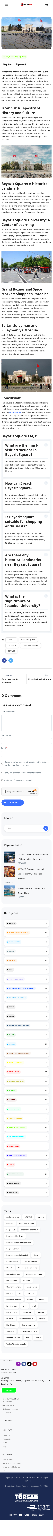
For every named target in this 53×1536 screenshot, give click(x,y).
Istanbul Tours (14, 1072)
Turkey (11, 1164)
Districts (12, 960)
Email (4, 748)
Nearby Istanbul (14, 1109)
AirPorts (12, 923)
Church (9, 1268)
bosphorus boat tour (29, 1230)
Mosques (12, 1090)
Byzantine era (12, 1261)
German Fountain (13, 1287)
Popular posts (13, 845)
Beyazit (11, 640)
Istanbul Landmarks (16, 1062)
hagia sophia (32, 1287)
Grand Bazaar (15, 412)
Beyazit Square (28, 640)
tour (27, 1338)
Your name (6, 735)
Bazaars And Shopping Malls (18, 932)
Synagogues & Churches (17, 1155)
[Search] (45, 828)
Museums (12, 1100)
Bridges (11, 951)
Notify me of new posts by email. (18, 780)
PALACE (42, 1319)
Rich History (11, 1325)
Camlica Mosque (30, 1261)
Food (10, 970)
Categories (11, 913)
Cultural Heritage (13, 1274)
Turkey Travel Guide (15, 1174)
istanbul (12, 645)
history (30, 1299)
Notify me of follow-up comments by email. (23, 772)
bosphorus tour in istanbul (17, 1255)
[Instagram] (18, 1364)
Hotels (11, 1007)
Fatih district (11, 1280)
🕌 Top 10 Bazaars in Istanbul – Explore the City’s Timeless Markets (32, 874)
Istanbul (12, 1044)
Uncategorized (14, 1183)
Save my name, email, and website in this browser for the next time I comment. (27, 763)
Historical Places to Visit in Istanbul (21, 988)
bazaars (41, 1217)
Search (8, 818)
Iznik (24, 1306)
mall (34, 1306)
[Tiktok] (29, 1364)
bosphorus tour (12, 1249)
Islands (11, 1035)
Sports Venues (14, 1146)
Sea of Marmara (28, 1325)
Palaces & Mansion (15, 1118)
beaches (9, 1223)
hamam (9, 1293)
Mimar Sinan (11, 1312)
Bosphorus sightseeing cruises (18, 1242)
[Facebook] (23, 1364)
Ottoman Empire (30, 645)
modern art (27, 1312)
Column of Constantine (27, 1268)
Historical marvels (13, 1299)
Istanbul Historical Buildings (19, 1053)
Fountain (26, 1280)
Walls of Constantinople (16, 1344)
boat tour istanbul (26, 1223)
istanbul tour (11, 1306)
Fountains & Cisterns (16, 979)
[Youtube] (34, 1364)
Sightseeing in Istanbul (17, 1137)
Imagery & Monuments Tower (19, 1025)
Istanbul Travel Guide (16, 1081)
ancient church (12, 1217)
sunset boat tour (13, 1338)
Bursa (36, 1255)
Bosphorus (10, 1230)
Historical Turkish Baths (17, 997)
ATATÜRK (28, 1217)
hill (20, 1293)
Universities (13, 1192)
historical (30, 1293)
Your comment (8, 711)
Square (11, 651)
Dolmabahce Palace (34, 1274)
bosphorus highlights (14, 1236)
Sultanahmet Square (28, 1331)
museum (9, 1319)
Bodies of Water (14, 942)
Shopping (10, 1331)
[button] (46, 4)
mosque (41, 1312)
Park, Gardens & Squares (15, 57)
